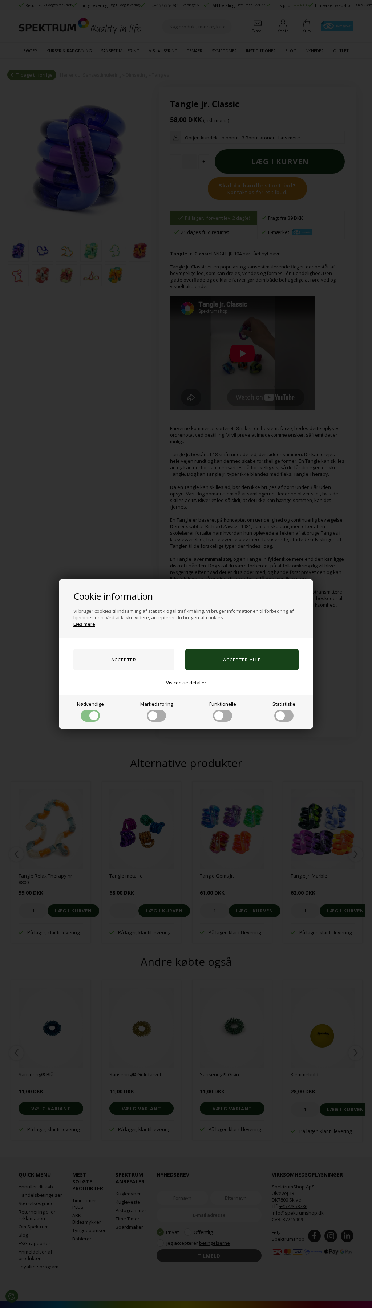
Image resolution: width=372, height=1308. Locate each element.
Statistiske (283, 704)
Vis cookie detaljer (186, 682)
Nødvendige (90, 704)
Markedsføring (156, 704)
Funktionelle (222, 704)
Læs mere (84, 624)
